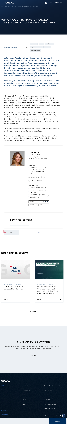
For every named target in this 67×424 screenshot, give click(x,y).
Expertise (25, 395)
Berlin (3, 389)
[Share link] (22, 232)
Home (2, 6)
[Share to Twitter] (22, 232)
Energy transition (49, 409)
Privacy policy (4, 414)
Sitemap (3, 410)
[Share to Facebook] (22, 232)
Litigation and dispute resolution (19, 224)
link (17, 124)
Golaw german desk (50, 404)
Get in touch (48, 390)
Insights (7, 6)
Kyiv (2, 385)
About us (25, 385)
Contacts (47, 395)
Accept (57, 421)
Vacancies (47, 399)
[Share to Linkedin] (22, 232)
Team (24, 399)
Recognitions (26, 390)
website (47, 138)
